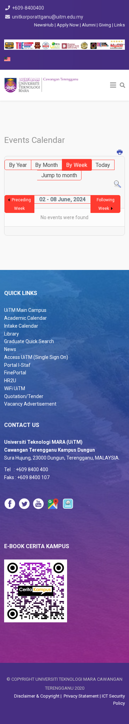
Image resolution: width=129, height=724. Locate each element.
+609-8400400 (28, 8)
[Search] (117, 184)
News (10, 349)
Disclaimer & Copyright (37, 696)
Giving (105, 24)
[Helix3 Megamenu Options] (113, 85)
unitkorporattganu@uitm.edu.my (47, 17)
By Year (18, 165)
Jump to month (59, 175)
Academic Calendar (25, 318)
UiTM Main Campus (25, 310)
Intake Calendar (21, 326)
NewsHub (44, 24)
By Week (76, 165)
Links (119, 24)
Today (103, 165)
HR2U (10, 380)
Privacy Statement (81, 696)
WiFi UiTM (14, 388)
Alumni (89, 24)
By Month (46, 165)
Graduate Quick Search (29, 341)
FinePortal (15, 372)
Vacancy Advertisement (30, 404)
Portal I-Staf (17, 365)
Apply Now (68, 24)
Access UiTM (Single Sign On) (36, 357)
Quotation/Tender (23, 396)
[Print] (120, 152)
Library (11, 334)
